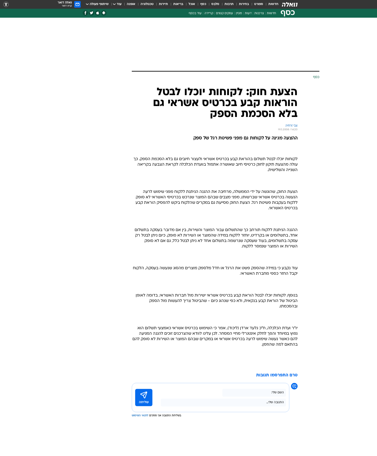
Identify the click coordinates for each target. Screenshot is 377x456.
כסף (203, 4)
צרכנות (259, 13)
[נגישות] (6, 4)
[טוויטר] (91, 13)
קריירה (208, 13)
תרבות (229, 4)
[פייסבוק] (85, 13)
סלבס (215, 4)
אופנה (131, 4)
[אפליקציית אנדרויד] (103, 13)
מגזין (239, 13)
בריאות (178, 4)
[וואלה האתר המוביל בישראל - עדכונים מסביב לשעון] (290, 4)
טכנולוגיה (147, 4)
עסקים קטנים (224, 13)
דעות (248, 13)
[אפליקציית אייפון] (97, 13)
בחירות (244, 4)
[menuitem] (270, 4)
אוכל (191, 4)
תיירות (163, 4)
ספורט (258, 4)
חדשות (273, 4)
